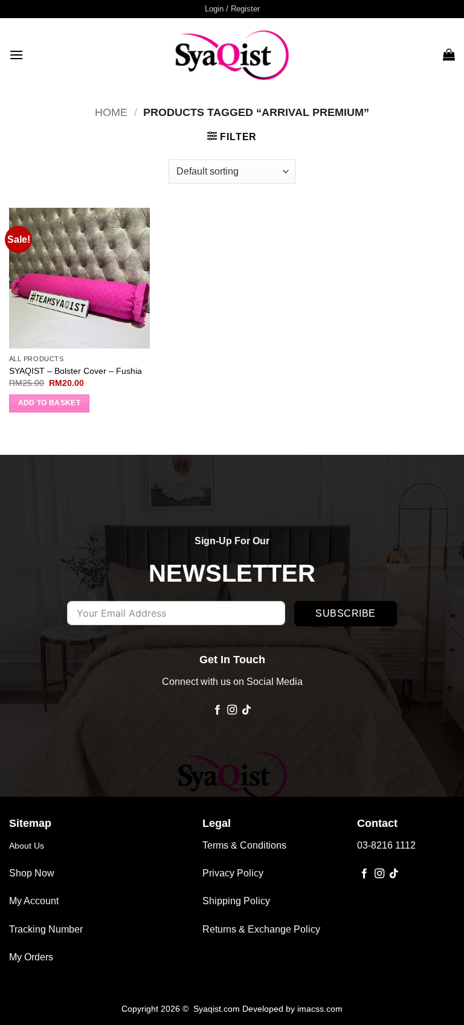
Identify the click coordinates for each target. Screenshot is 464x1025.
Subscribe (345, 613)
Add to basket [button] (49, 402)
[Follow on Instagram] (232, 710)
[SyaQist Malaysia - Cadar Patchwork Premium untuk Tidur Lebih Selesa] (232, 54)
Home (111, 112)
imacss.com (320, 1009)
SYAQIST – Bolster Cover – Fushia (75, 371)
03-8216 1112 (386, 845)
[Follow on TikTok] (246, 710)
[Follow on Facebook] (217, 710)
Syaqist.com (217, 1009)
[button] (232, 9)
